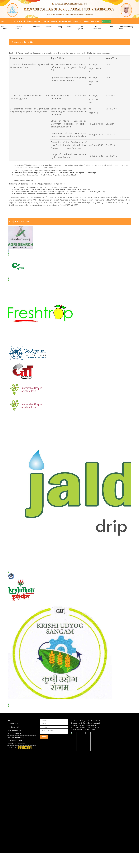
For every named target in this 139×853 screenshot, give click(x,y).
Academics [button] (48, 27)
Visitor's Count (13, 747)
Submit (44, 737)
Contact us (111, 28)
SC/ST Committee (97, 28)
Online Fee (106, 21)
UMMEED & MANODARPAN (17, 737)
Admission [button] (36, 27)
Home (10, 720)
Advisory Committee (15, 740)
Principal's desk (13, 727)
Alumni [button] (69, 27)
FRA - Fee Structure (15, 734)
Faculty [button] (59, 27)
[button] (28, 21)
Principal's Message (18, 28)
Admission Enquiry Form (126, 28)
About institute (13, 724)
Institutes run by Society (16, 744)
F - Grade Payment (80, 28)
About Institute (4, 28)
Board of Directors (14, 730)
